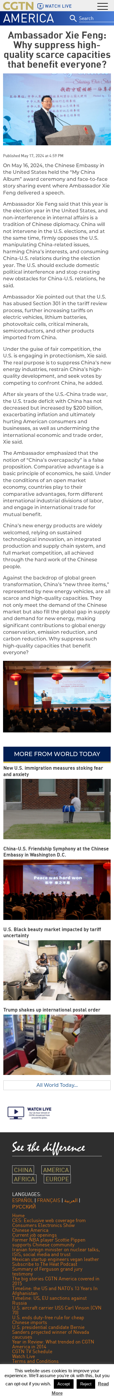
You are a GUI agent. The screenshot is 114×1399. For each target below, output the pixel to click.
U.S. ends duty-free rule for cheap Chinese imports (48, 1319)
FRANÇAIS (48, 1200)
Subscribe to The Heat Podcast (44, 1264)
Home (18, 1215)
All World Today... (57, 1085)
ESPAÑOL (22, 1200)
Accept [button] (63, 1384)
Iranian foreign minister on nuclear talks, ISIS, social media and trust (56, 1251)
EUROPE (57, 1179)
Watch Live (23, 1356)
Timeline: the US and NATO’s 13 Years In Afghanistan (55, 1290)
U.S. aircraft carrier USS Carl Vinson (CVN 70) (57, 1310)
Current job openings (34, 1235)
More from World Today (57, 754)
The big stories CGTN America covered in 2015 (55, 1281)
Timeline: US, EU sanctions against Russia (49, 1300)
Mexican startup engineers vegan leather (55, 1259)
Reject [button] (86, 1384)
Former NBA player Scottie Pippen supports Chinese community (48, 1242)
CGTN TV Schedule (32, 1351)
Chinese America (30, 1230)
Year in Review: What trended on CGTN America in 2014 (53, 1344)
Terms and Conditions (35, 1361)
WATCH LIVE (58, 6)
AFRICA (24, 1179)
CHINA (23, 1170)
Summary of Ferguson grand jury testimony (47, 1271)
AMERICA (28, 17)
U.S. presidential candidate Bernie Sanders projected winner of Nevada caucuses (50, 1332)
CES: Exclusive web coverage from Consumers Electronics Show (49, 1222)
